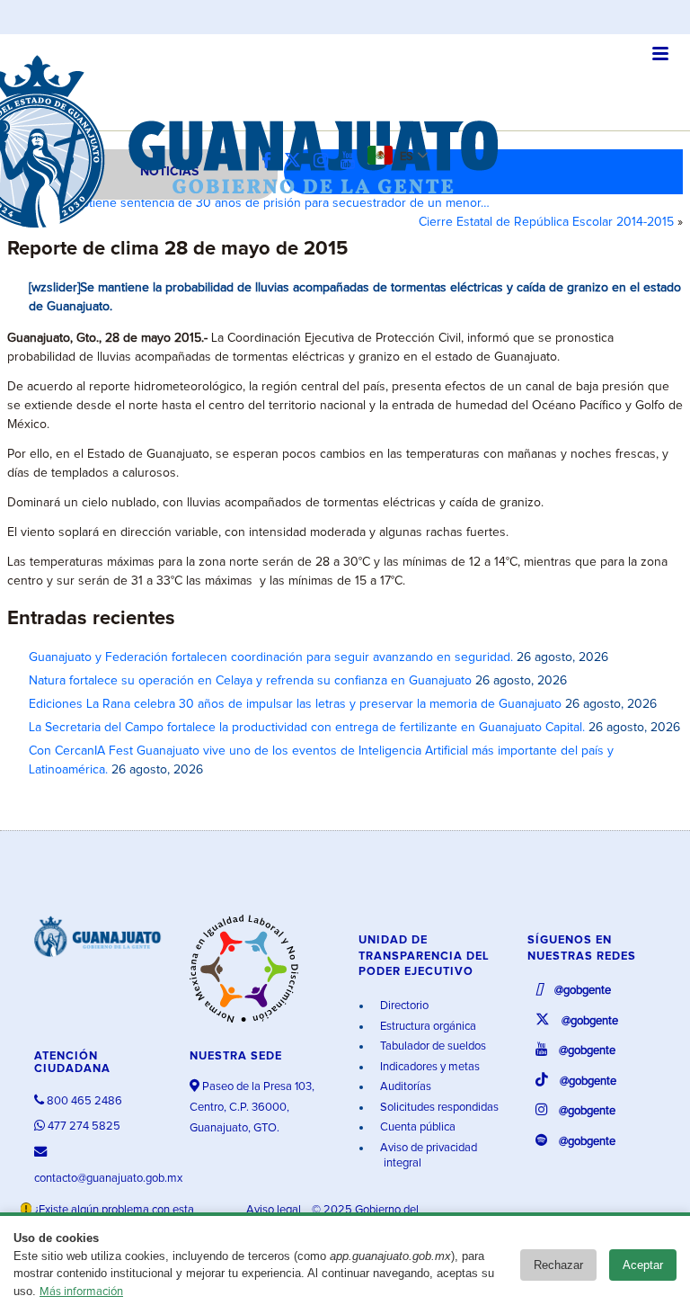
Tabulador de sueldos (431, 1046)
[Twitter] (297, 161)
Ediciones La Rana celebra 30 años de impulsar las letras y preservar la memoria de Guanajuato (295, 704)
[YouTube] (352, 161)
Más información (81, 1292)
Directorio (403, 1006)
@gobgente (581, 991)
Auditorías (404, 1087)
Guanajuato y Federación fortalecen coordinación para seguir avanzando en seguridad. (271, 657)
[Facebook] (270, 161)
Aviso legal (275, 1210)
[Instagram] (325, 161)
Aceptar (643, 1265)
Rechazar (558, 1265)
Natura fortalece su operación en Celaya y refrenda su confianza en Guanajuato (250, 681)
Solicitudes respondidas (438, 1107)
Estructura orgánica (426, 1026)
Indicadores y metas (428, 1067)
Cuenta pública (416, 1127)
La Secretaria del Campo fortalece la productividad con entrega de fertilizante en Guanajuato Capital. (307, 727)
